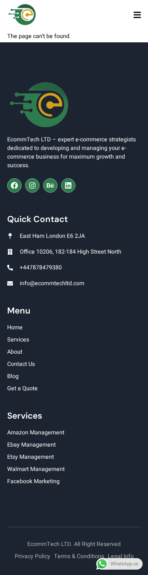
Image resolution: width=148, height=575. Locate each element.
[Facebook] (14, 185)
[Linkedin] (68, 185)
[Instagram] (32, 185)
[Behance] (50, 185)
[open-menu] (137, 15)
